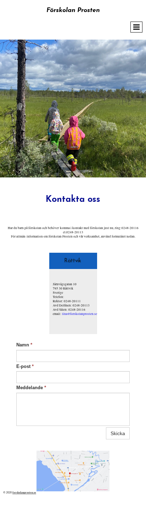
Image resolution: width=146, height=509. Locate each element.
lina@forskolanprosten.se (79, 314)
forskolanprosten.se (24, 492)
